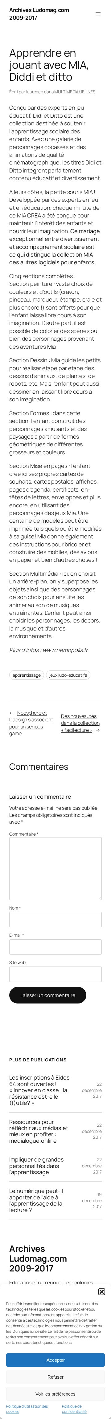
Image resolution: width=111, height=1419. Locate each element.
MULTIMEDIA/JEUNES (74, 92)
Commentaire (24, 834)
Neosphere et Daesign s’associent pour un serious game (31, 723)
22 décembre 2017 (92, 1090)
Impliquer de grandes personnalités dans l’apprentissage (36, 1165)
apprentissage (27, 675)
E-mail (16, 935)
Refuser (55, 1377)
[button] (102, 1292)
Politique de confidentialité (74, 1409)
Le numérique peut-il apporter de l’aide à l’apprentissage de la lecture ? (36, 1200)
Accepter (56, 1360)
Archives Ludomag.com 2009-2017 (38, 1258)
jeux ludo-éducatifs (68, 675)
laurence (34, 92)
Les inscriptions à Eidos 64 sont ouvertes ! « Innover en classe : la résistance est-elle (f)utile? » (39, 1090)
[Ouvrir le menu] (98, 14)
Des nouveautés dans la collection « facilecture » (80, 723)
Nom (15, 908)
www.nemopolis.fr (65, 650)
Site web (17, 962)
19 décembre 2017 (92, 1200)
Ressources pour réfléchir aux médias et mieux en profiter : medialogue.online (38, 1131)
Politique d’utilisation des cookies (27, 1409)
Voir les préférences (55, 1394)
